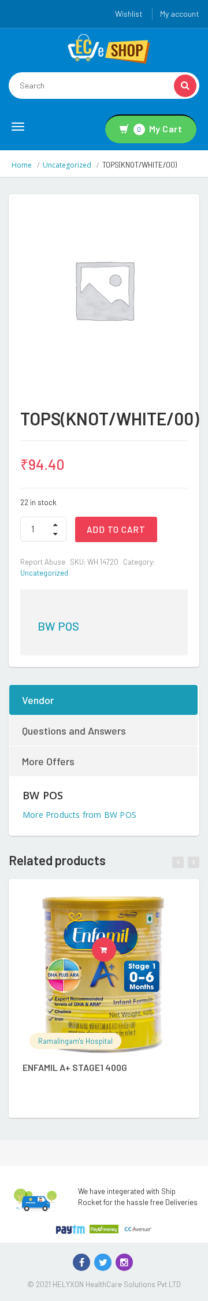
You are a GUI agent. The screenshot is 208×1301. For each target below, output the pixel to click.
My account (179, 13)
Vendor (38, 700)
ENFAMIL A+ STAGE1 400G (75, 1067)
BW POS (58, 626)
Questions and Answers (74, 730)
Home (22, 165)
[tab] (104, 700)
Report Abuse (42, 561)
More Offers (48, 761)
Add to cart (116, 529)
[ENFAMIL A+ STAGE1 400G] (104, 975)
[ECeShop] (108, 48)
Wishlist (129, 13)
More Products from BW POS (79, 814)
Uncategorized (67, 165)
